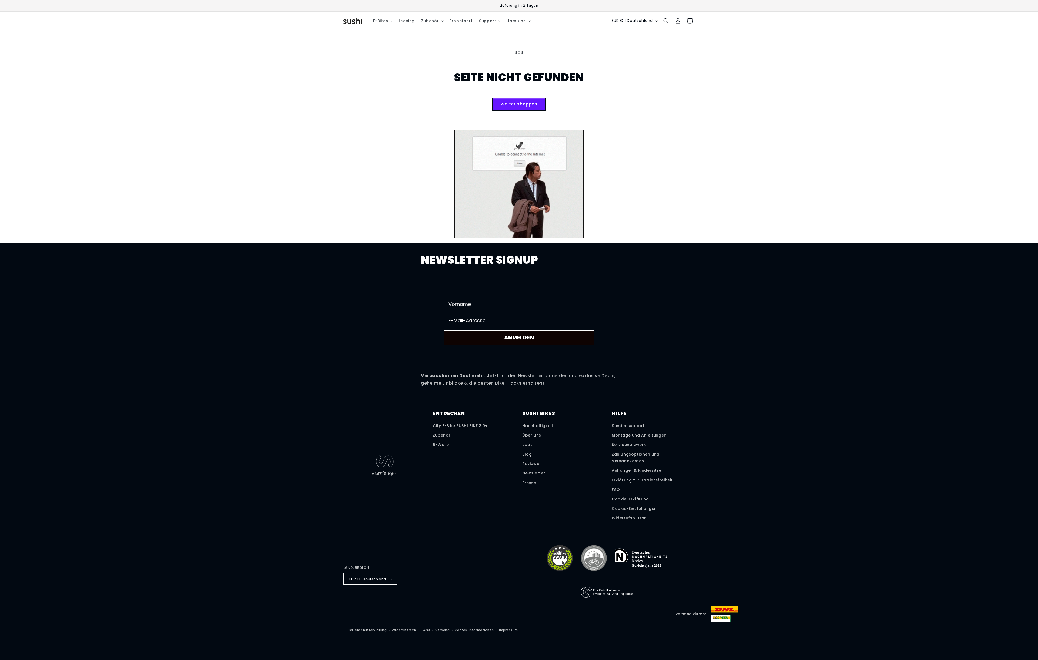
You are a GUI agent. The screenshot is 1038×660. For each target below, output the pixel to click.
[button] (382, 21)
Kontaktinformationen (474, 630)
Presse (529, 483)
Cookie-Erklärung (630, 499)
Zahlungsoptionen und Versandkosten (636, 457)
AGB (426, 630)
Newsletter (533, 473)
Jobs (527, 444)
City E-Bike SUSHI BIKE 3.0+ (460, 425)
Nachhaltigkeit (537, 425)
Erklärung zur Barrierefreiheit (642, 480)
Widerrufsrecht (405, 630)
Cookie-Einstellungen (634, 508)
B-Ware (441, 444)
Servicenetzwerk (629, 444)
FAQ (616, 489)
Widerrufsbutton (629, 518)
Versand (442, 630)
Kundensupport (628, 425)
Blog (527, 454)
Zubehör (441, 435)
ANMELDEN (519, 337)
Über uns (531, 435)
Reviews (530, 463)
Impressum (508, 630)
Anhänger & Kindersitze (636, 470)
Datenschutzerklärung (368, 630)
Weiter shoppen (519, 104)
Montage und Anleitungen (639, 435)
